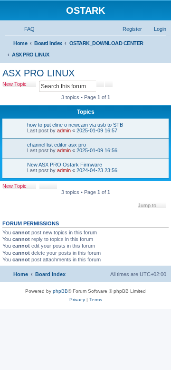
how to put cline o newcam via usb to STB (75, 125)
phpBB (60, 291)
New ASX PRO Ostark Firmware (64, 164)
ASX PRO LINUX (38, 73)
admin (64, 130)
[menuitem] (25, 29)
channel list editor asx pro (56, 145)
